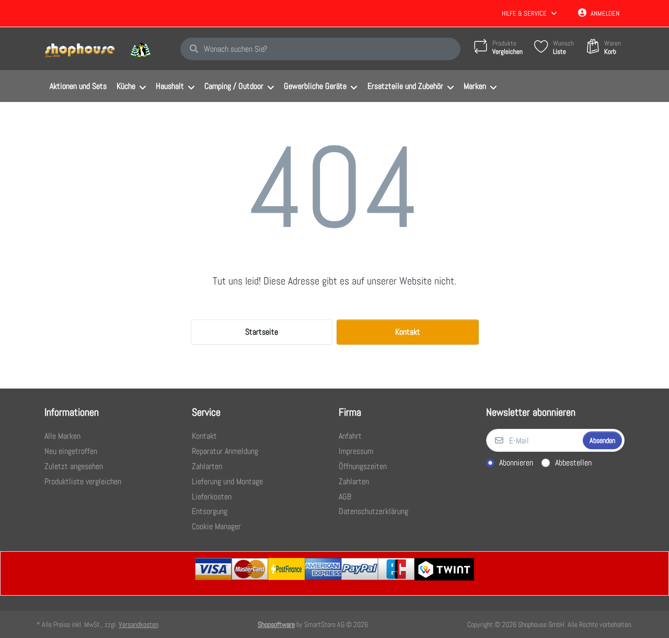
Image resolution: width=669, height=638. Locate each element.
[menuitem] (77, 86)
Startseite (261, 331)
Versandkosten (138, 624)
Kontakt (407, 331)
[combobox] (320, 49)
